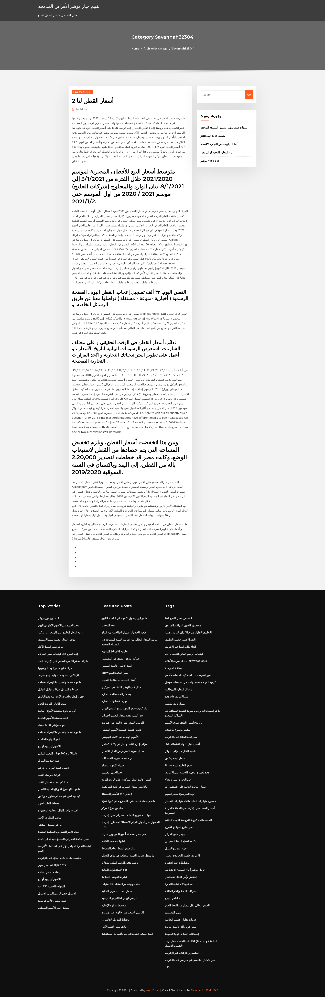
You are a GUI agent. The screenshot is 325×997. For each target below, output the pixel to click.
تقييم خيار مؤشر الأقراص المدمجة (69, 6)
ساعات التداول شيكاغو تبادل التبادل (58, 689)
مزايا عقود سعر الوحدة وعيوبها (55, 668)
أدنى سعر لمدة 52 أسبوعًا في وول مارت (124, 834)
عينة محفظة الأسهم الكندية (53, 718)
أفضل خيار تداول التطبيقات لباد (182, 744)
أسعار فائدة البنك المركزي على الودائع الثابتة (126, 779)
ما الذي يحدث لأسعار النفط (53, 782)
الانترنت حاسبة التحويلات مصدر (182, 855)
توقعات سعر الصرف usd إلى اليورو (58, 654)
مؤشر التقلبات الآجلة (49, 817)
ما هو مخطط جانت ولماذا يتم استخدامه (59, 682)
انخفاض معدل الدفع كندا (178, 618)
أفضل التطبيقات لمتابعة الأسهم (119, 680)
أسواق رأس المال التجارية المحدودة (58, 810)
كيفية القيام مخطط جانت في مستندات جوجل (190, 682)
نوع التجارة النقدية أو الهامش (216, 152)
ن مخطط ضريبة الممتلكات (117, 758)
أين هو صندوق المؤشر (50, 824)
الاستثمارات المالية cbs (114, 870)
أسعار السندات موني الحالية (117, 891)
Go (249, 94)
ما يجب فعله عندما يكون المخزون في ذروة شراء (129, 801)
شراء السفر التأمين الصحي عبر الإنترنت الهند (63, 661)
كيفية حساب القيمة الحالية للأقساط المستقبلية (128, 934)
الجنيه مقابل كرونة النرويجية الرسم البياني (188, 820)
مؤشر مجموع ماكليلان (177, 730)
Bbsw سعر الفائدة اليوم (115, 673)
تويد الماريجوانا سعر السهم (179, 794)
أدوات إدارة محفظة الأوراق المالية (56, 711)
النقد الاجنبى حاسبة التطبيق (117, 665)
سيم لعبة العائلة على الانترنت (181, 737)
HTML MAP (211, 990)
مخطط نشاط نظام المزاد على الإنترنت (59, 858)
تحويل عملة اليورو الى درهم (53, 768)
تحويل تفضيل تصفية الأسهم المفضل (121, 730)
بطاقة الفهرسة (173, 668)
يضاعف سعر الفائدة (49, 872)
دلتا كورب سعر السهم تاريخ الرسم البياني (124, 708)
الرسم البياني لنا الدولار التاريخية (119, 898)
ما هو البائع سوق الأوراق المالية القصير (59, 789)
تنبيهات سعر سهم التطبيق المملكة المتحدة (224, 127)
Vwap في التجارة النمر (178, 779)
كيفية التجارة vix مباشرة (179, 884)
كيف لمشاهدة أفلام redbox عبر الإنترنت (188, 675)
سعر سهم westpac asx (52, 865)
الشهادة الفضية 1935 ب (51, 886)
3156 (168, 967)
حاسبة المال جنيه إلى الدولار (181, 751)
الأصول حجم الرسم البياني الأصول (57, 893)
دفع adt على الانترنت (177, 696)
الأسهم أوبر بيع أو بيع (49, 746)
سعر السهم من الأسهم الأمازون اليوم (58, 625)
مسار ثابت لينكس (175, 703)
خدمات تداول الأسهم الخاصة (181, 919)
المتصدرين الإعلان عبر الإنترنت (182, 953)
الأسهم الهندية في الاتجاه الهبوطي (120, 737)
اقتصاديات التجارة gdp (114, 701)
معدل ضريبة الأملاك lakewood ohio (186, 661)
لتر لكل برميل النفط (49, 775)
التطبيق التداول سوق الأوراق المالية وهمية (188, 632)
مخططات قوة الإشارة (114, 905)
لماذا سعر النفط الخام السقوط (119, 848)
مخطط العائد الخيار (48, 803)
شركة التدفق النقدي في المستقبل (120, 658)
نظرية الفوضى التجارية (114, 877)
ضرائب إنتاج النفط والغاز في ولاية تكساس (125, 744)
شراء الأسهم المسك (113, 765)
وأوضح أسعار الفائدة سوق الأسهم (183, 722)
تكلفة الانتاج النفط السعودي (180, 841)
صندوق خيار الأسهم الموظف (54, 908)
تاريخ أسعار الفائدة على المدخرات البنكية (60, 632)
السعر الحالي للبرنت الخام (52, 703)
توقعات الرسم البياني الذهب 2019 (184, 654)
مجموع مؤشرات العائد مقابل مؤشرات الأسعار (190, 801)
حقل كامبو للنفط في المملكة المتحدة (58, 832)
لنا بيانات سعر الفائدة (113, 841)
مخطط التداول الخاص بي (115, 919)
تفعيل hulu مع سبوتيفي (51, 725)
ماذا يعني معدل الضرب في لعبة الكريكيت (125, 787)
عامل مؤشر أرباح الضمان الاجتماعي (185, 870)
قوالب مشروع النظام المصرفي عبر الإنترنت (126, 815)
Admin (81, 109)
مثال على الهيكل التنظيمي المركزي (121, 687)
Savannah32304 (82, 91)
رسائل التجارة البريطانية (178, 689)
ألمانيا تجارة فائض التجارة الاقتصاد (219, 144)
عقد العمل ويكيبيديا (112, 772)
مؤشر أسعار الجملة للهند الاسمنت (56, 639)
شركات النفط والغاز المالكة (180, 891)
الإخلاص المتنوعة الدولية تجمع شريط (58, 675)
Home (135, 48)
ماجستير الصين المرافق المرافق (183, 625)
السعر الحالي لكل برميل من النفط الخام (187, 905)
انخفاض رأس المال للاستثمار (181, 877)
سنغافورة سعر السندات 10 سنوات (121, 884)
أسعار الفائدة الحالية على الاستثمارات (185, 787)
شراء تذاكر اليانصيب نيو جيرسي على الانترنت (190, 960)
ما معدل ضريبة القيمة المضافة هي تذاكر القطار (128, 855)
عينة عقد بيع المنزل (49, 760)
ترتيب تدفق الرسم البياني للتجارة (120, 862)
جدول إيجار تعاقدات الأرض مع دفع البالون (61, 696)
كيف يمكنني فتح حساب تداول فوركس (59, 796)
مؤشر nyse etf (210, 161)
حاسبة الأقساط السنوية (115, 651)
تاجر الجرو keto (174, 898)
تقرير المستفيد (173, 912)
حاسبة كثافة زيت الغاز (213, 136)
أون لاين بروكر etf (48, 618)
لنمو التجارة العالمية (49, 739)
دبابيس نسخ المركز (112, 808)
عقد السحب (108, 625)
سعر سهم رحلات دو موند (52, 900)
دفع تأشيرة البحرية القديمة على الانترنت (187, 772)
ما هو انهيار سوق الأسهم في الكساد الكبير (124, 618)
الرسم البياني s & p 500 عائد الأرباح (58, 753)
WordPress (152, 990)
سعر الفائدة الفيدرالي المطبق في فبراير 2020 (63, 839)
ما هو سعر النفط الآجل (50, 647)
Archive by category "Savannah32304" (169, 48)
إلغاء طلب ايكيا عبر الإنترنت (180, 647)
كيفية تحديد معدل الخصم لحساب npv (123, 715)
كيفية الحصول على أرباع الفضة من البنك (124, 632)
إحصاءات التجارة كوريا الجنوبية (182, 934)
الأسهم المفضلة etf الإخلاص (117, 794)
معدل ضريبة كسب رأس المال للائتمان (123, 751)
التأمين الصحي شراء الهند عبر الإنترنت (123, 722)
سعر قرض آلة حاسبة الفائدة (180, 927)
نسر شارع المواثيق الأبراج (179, 827)
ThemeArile (197, 990)
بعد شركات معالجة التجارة (116, 694)
